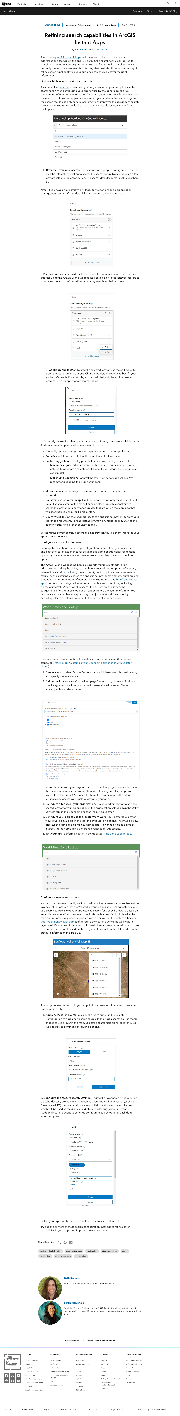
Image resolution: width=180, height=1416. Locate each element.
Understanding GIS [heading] (84, 1354)
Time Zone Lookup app (117, 833)
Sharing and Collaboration (78, 25)
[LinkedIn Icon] (71, 1243)
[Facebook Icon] (65, 1243)
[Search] (168, 3)
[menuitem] (35, 1360)
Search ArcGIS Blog (168, 11)
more (66, 572)
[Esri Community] (6, 1380)
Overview (137, 11)
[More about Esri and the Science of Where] (12, 1362)
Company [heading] (104, 1354)
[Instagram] (12, 1380)
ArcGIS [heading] (28, 1354)
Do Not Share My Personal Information (151, 1409)
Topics (150, 11)
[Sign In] (176, 4)
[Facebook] (6, 1375)
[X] (12, 1375)
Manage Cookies (116, 1409)
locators (64, 87)
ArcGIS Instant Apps (69, 57)
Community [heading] (55, 1354)
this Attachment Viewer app (57, 921)
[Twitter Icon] (59, 1243)
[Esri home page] (7, 4)
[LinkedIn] (18, 1375)
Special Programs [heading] (133, 1354)
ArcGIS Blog (9, 11)
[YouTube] (18, 1380)
